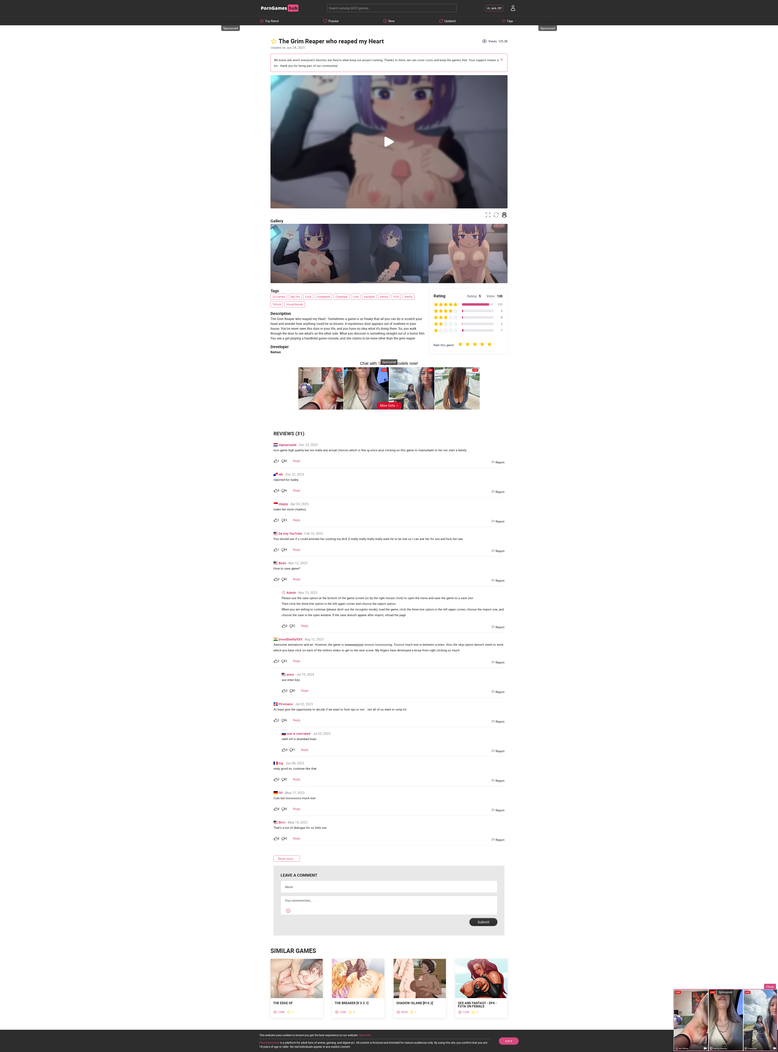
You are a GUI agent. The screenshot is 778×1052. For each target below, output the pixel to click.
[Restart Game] (496, 215)
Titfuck (276, 304)
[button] (389, 141)
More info (365, 1035)
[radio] (460, 345)
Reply (296, 461)
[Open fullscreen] (488, 215)
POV (396, 297)
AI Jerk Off (494, 8)
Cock (308, 297)
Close (501, 60)
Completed (323, 297)
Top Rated (272, 21)
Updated (449, 21)
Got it (508, 1041)
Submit (483, 922)
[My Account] (513, 8)
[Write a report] (504, 215)
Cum (356, 297)
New (391, 21)
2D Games (278, 297)
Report (500, 462)
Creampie (341, 297)
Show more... (287, 859)
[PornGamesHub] (279, 8)
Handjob (369, 297)
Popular (333, 21)
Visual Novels (294, 304)
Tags (510, 21)
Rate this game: (444, 345)
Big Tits (295, 297)
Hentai (384, 297)
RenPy (408, 297)
